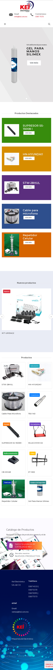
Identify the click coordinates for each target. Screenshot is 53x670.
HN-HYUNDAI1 (34, 384)
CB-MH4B (6, 472)
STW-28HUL (7, 384)
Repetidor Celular (9, 501)
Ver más (34, 63)
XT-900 (31, 472)
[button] (26, 98)
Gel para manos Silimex (38, 501)
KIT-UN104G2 (8, 333)
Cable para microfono (11, 414)
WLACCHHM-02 (35, 443)
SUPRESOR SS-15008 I (12, 443)
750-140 (31, 414)
